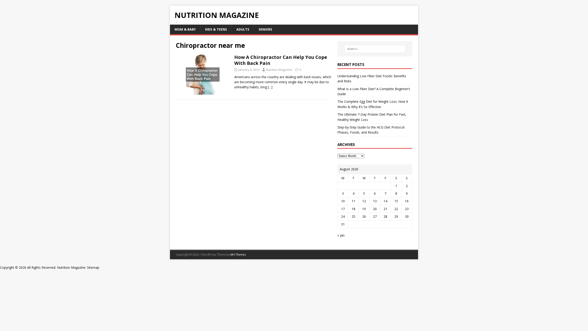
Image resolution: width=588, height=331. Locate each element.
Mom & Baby (185, 29)
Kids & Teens (216, 29)
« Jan (341, 235)
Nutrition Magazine (279, 70)
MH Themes (238, 255)
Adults (242, 29)
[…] (270, 87)
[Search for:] (375, 49)
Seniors (265, 29)
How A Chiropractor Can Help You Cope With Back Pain (280, 60)
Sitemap (93, 267)
